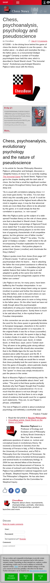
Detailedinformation (11, 577)
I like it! (33, 41)
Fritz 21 (8, 108)
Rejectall (26, 577)
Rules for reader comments (13, 524)
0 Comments (42, 41)
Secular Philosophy (37, 418)
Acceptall (40, 577)
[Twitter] (18, 490)
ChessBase (17, 500)
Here (16, 567)
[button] (18, 2)
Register (23, 539)
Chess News (20, 11)
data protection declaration (38, 571)
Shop (5, 2)
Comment (7, 542)
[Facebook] (11, 490)
